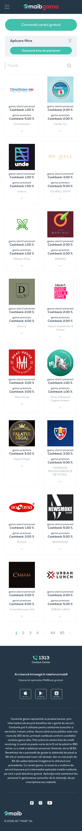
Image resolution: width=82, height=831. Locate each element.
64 (53, 633)
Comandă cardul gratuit (41, 25)
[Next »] (72, 633)
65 (62, 633)
